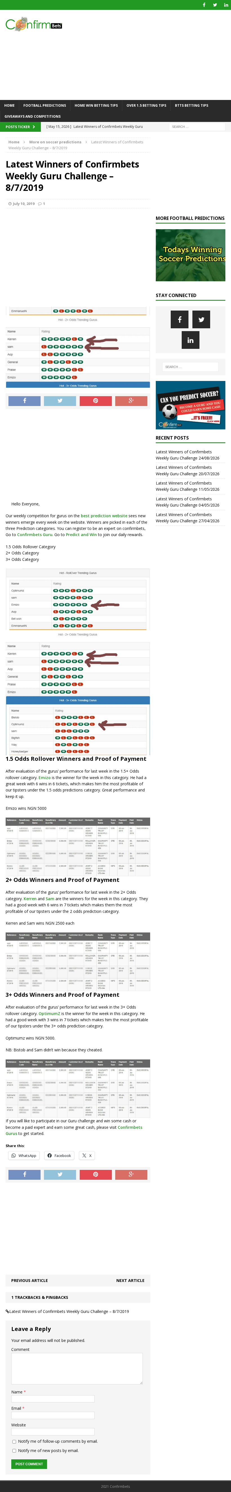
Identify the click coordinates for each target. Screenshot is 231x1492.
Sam (50, 898)
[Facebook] (204, 5)
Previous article (29, 1280)
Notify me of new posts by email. (48, 1450)
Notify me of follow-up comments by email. (58, 1441)
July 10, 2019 (23, 203)
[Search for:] (197, 126)
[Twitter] (215, 5)
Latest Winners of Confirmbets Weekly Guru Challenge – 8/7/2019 (69, 1311)
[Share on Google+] (131, 401)
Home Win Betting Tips (96, 105)
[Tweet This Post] (60, 401)
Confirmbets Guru (34, 534)
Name (17, 1392)
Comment (20, 1349)
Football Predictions (44, 105)
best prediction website (103, 515)
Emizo (45, 777)
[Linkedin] (226, 5)
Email (16, 1408)
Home (9, 105)
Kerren (30, 898)
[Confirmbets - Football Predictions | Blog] (36, 24)
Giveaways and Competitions (33, 116)
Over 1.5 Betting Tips (146, 105)
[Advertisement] (155, 54)
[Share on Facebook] (24, 401)
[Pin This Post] (96, 401)
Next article (130, 1280)
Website (18, 1425)
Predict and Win (81, 534)
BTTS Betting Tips (191, 105)
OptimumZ (49, 1013)
